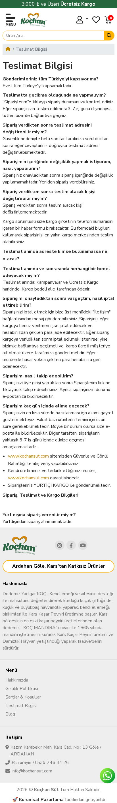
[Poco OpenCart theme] (20, 545)
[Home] (8, 49)
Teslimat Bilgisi (21, 705)
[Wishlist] (96, 20)
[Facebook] (71, 545)
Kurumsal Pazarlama (41, 799)
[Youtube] (83, 545)
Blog (10, 714)
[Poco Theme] (33, 20)
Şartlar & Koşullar (23, 697)
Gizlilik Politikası (21, 688)
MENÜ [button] (11, 25)
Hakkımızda (16, 680)
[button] (108, 20)
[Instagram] (59, 545)
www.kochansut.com (28, 456)
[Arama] (109, 35)
